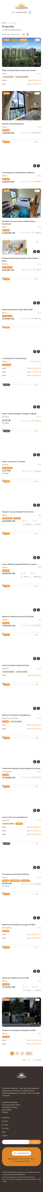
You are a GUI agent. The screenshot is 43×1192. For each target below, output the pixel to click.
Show (24, 1060)
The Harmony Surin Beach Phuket (15, 874)
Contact (5, 1135)
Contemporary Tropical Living (14, 358)
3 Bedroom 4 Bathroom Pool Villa (15, 978)
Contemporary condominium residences (18, 172)
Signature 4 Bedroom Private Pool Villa (18, 616)
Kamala (5, 264)
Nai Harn (6, 668)
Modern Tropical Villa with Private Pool (18, 512)
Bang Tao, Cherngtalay (10, 718)
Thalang (6, 417)
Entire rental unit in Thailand (13, 461)
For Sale (6, 40)
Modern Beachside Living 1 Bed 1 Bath (17, 309)
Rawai (5, 127)
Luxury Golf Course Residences (14, 817)
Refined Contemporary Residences (16, 715)
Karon (5, 313)
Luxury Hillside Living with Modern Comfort (19, 564)
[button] (30, 12)
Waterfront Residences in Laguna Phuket (19, 925)
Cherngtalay (7, 771)
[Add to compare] (38, 63)
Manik (5, 620)
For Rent (6, 385)
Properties (5, 1117)
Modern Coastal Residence (13, 124)
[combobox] (14, 34)
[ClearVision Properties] (22, 5)
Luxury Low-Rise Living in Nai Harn (15, 665)
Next (28, 1053)
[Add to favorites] (34, 63)
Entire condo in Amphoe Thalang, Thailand (19, 414)
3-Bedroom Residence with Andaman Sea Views (21, 768)
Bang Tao (6, 820)
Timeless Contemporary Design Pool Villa (19, 1030)
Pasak (5, 567)
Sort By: (4, 34)
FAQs (4, 1132)
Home (4, 23)
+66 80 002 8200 (21, 12)
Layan (5, 361)
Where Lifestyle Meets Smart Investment (19, 70)
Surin (5, 73)
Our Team (5, 1128)
